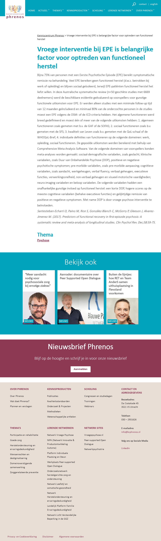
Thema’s (57, 10)
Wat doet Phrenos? (19, 401)
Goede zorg (16, 440)
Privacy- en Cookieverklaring (22, 536)
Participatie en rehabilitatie (24, 435)
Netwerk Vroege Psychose (60, 435)
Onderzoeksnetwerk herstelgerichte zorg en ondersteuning (59, 475)
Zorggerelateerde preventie (24, 472)
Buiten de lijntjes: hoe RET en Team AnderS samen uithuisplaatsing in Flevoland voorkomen (121, 284)
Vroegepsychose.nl (93, 435)
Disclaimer (47, 536)
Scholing (97, 10)
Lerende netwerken (119, 10)
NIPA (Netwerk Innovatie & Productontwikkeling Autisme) (60, 444)
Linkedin (125, 448)
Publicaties (52, 396)
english (154, 4)
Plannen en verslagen (21, 406)
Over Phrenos (144, 10)
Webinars (89, 406)
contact (143, 4)
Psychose (43, 240)
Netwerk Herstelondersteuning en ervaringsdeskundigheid (59, 497)
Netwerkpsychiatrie (94, 449)
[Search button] (134, 4)
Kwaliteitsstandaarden (58, 401)
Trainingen (89, 401)
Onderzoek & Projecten (59, 406)
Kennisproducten (77, 10)
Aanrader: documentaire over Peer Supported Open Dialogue (80, 276)
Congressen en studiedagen (98, 396)
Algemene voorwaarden (71, 536)
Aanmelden (80, 369)
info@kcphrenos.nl (130, 432)
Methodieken (54, 411)
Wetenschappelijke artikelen (61, 417)
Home (31, 10)
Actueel (42, 10)
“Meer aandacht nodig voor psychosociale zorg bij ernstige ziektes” (38, 280)
